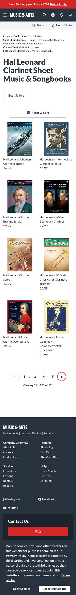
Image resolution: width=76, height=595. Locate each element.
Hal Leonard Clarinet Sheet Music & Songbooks (27, 50)
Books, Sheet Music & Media (28, 36)
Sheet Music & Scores (14, 39)
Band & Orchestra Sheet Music (46, 39)
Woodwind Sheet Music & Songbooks (23, 43)
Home (6, 36)
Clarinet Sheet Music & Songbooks (21, 47)
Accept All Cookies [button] (54, 588)
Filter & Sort (40, 112)
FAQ (38, 531)
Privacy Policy (16, 555)
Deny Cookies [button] (21, 588)
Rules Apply (58, 4)
